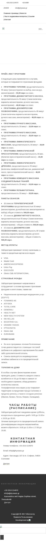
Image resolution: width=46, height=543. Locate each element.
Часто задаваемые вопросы (16, 16)
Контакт (8, 19)
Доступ (6, 464)
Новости (23, 13)
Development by (22, 520)
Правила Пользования (23, 517)
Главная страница (11, 13)
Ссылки (31, 16)
